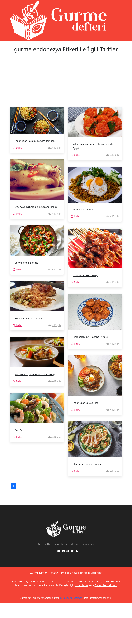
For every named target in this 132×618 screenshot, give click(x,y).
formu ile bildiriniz (106, 585)
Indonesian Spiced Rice (85, 402)
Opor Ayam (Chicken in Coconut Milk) (36, 206)
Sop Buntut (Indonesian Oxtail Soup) (35, 374)
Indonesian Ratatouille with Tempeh (35, 140)
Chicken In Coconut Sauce (87, 464)
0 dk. (18, 147)
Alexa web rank (93, 573)
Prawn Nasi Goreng (83, 209)
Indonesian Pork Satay (85, 275)
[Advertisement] (66, 82)
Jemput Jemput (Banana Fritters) (90, 336)
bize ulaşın (81, 585)
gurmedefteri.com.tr (71, 597)
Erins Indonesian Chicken (29, 318)
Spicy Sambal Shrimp (26, 262)
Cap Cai (19, 430)
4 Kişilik (56, 147)
